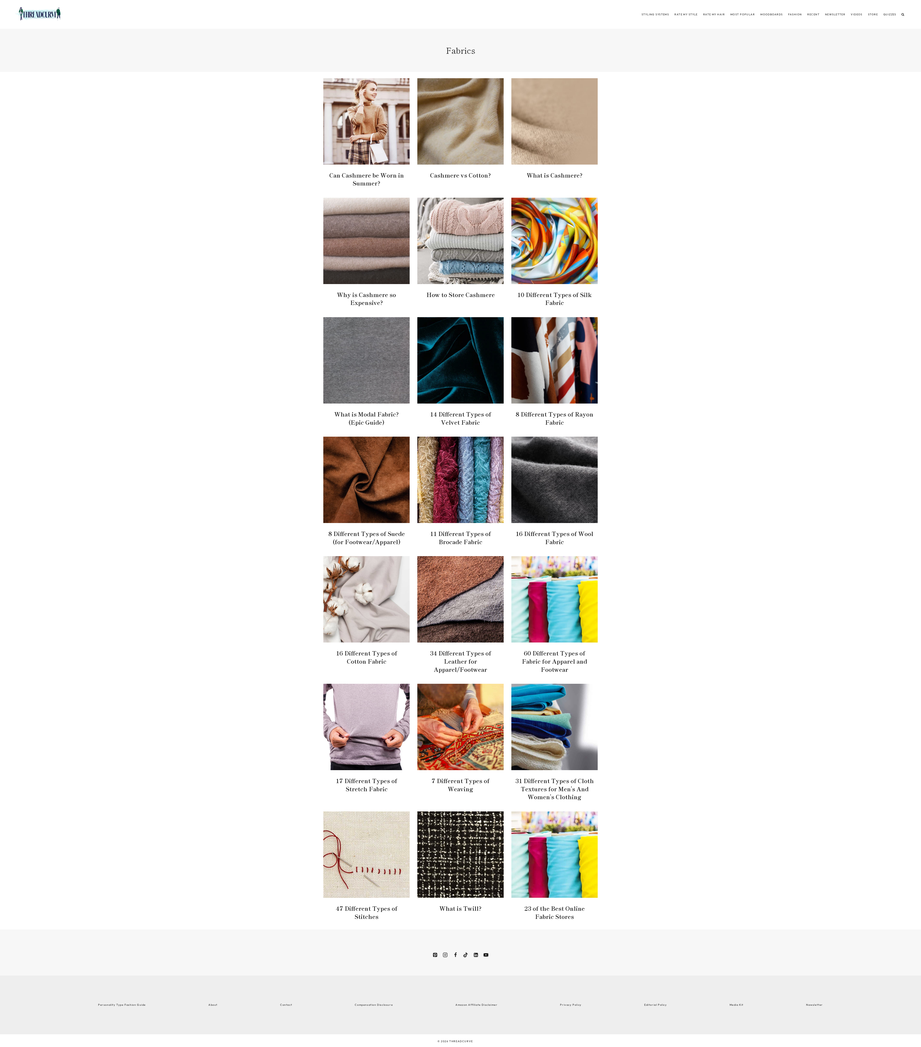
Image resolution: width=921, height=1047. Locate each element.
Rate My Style (686, 14)
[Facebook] (455, 955)
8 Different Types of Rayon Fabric (554, 418)
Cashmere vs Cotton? (460, 175)
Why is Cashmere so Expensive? (366, 298)
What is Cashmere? (555, 175)
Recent (813, 14)
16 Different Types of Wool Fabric (554, 537)
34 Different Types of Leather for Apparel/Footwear (460, 661)
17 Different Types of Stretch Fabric (366, 784)
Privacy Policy (570, 1004)
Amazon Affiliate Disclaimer (476, 1004)
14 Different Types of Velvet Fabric (460, 418)
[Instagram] (445, 955)
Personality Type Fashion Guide (122, 1004)
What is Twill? (460, 908)
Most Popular (742, 14)
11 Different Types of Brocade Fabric (460, 537)
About (213, 1004)
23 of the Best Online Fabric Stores (554, 912)
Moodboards (771, 14)
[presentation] (366, 121)
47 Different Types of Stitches (366, 912)
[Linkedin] (475, 955)
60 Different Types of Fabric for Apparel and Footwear (554, 661)
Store (873, 14)
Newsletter (835, 14)
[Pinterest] (435, 955)
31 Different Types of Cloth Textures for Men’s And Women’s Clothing (554, 788)
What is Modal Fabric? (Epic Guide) (366, 418)
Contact (286, 1004)
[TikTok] (465, 955)
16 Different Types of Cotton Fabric (366, 657)
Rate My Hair (714, 14)
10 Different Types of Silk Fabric (554, 298)
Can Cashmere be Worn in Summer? (366, 179)
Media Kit (737, 1004)
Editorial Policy (655, 1004)
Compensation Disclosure (374, 1004)
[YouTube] (486, 955)
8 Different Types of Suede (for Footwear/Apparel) (366, 537)
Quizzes (889, 14)
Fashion (795, 14)
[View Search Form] (903, 14)
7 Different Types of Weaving (460, 784)
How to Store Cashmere (460, 294)
